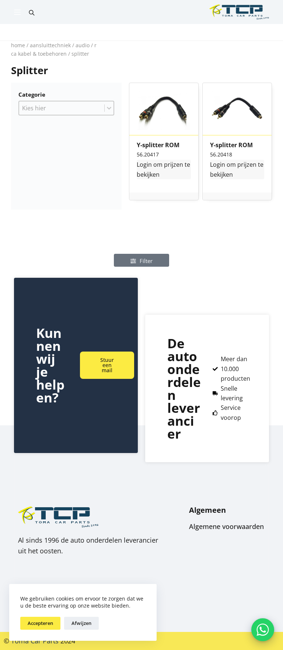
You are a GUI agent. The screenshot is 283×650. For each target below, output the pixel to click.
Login (144, 164)
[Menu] (17, 12)
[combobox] (61, 108)
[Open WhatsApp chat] (262, 629)
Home (18, 45)
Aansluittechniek (50, 45)
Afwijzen (81, 623)
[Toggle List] (109, 108)
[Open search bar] (31, 12)
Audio (83, 45)
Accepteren (40, 623)
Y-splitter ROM (158, 145)
